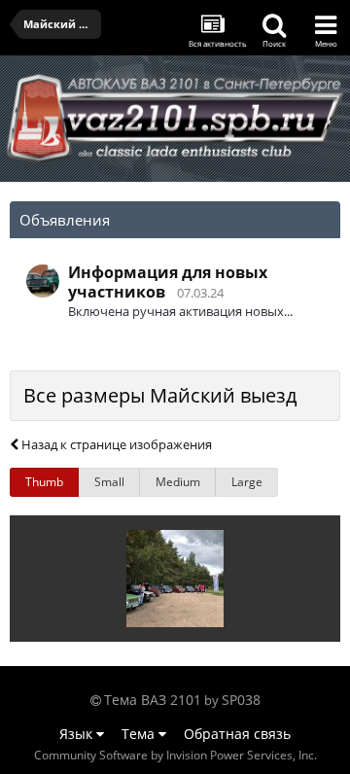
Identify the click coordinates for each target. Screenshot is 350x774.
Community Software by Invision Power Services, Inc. (175, 755)
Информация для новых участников (167, 282)
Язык (77, 733)
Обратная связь (237, 733)
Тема (140, 733)
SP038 (241, 699)
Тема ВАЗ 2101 (152, 699)
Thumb (44, 482)
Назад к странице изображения (115, 444)
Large (246, 482)
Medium (178, 482)
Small (109, 482)
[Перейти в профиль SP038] (42, 281)
